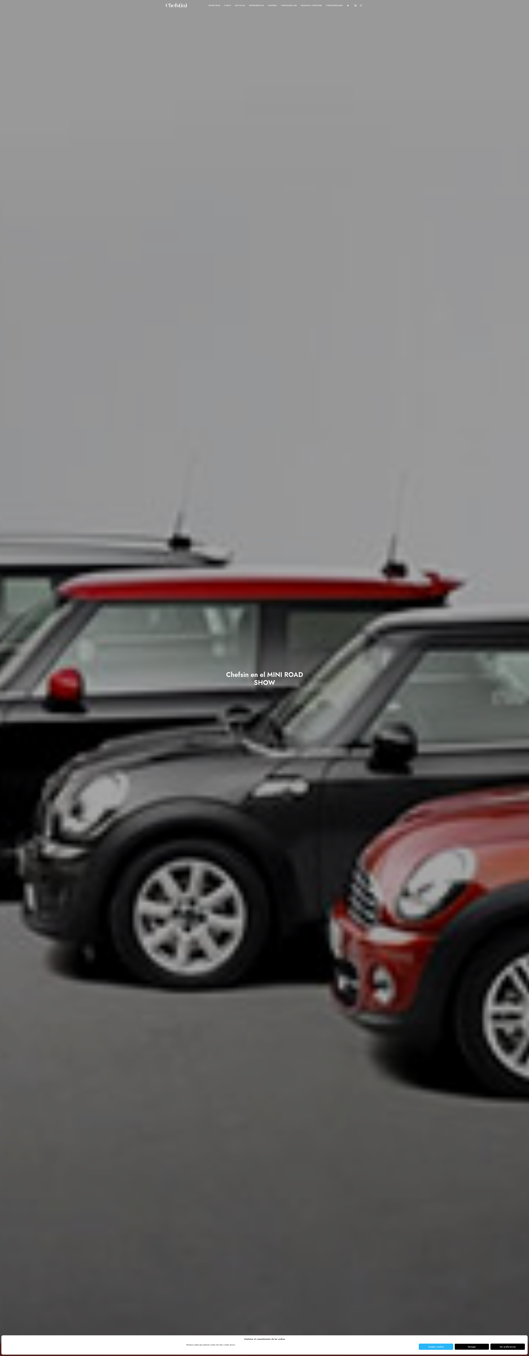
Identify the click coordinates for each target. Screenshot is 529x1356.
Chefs (227, 5)
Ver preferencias (508, 1346)
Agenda (272, 5)
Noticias (240, 5)
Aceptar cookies (436, 1346)
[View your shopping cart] (355, 5)
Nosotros (214, 5)
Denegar (472, 1346)
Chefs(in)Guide (334, 5)
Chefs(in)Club (289, 5)
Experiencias (256, 5)
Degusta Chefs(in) (311, 5)
